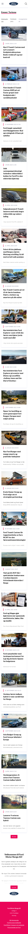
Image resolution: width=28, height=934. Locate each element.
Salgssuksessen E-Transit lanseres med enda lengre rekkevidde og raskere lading (13, 213)
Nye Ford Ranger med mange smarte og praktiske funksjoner (12, 454)
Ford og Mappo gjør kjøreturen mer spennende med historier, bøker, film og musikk (14, 617)
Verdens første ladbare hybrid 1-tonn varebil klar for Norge (13, 696)
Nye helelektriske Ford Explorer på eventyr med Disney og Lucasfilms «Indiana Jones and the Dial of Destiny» (13, 376)
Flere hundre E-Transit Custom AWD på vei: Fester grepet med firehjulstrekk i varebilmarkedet (12, 93)
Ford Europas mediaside (14, 922)
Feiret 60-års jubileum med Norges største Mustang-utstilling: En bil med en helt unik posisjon (13, 253)
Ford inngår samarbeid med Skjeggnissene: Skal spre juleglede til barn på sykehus (13, 132)
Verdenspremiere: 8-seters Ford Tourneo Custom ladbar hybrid (12, 777)
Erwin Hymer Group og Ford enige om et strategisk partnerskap (12, 494)
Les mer (14, 887)
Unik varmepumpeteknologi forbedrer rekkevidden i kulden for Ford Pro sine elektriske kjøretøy (13, 173)
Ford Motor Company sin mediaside (14, 925)
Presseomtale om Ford (14, 927)
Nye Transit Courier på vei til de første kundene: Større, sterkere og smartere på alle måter (13, 293)
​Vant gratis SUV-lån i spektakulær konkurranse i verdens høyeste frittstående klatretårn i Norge (13, 578)
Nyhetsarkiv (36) (4, 20)
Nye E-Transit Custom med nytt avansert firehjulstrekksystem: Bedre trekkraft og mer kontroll (14, 52)
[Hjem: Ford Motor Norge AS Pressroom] (13, 4)
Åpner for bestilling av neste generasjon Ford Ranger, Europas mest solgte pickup (12, 415)
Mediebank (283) (13, 20)
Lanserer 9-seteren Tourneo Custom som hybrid (11, 818)
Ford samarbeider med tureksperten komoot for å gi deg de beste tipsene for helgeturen (13, 657)
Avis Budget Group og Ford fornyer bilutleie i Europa (12, 737)
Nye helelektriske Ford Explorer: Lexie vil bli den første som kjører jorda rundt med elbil (13, 334)
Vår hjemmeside (14, 920)
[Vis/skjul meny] (2, 3)
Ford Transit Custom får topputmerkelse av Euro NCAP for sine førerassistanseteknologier (14, 536)
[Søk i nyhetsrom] (26, 4)
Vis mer (14, 836)
